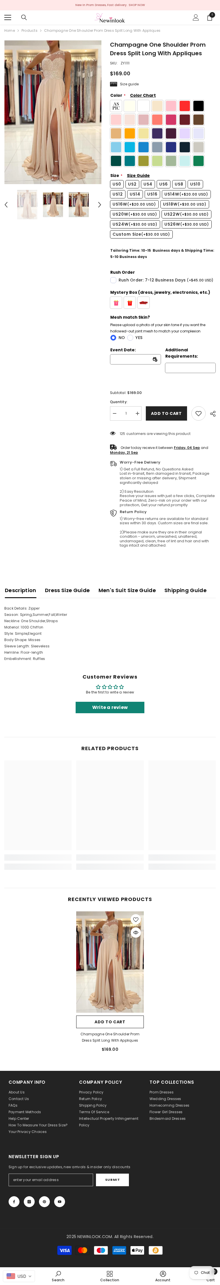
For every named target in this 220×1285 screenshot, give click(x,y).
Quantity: (118, 401)
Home (9, 30)
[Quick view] (136, 932)
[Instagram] (29, 1201)
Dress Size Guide (67, 590)
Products (29, 30)
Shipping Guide (185, 590)
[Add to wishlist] (136, 919)
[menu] (7, 17)
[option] (52, 112)
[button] (6, 204)
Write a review (110, 707)
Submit (112, 1179)
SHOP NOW (137, 5)
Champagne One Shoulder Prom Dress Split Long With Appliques (110, 1037)
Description (20, 590)
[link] (198, 413)
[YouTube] (59, 1201)
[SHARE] (211, 414)
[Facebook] (14, 1201)
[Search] (24, 17)
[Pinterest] (44, 1201)
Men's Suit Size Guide (127, 590)
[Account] (196, 17)
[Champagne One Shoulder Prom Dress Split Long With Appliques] (110, 962)
